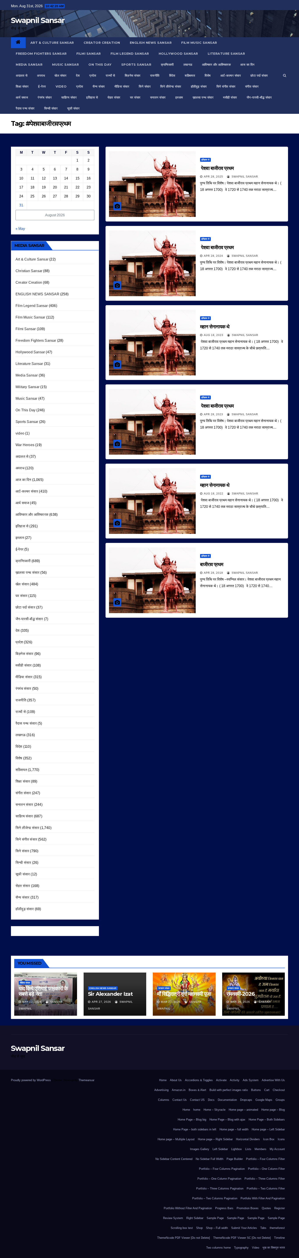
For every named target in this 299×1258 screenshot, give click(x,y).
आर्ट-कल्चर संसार (230, 75)
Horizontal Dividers (248, 1139)
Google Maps (263, 1099)
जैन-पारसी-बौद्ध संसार (259, 97)
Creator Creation (102, 43)
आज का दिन (247, 65)
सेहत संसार (113, 97)
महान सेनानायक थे (214, 327)
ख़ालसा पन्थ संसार (203, 97)
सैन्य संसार (99, 86)
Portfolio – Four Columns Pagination (222, 1168)
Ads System (251, 1080)
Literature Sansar (226, 54)
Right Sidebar (194, 1218)
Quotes (266, 1208)
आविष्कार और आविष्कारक (216, 65)
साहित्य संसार (69, 97)
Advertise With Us (273, 1080)
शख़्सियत (190, 75)
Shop (199, 1228)
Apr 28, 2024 (213, 255)
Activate (221, 1080)
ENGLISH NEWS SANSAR (151, 43)
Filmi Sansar (88, 54)
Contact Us (179, 1099)
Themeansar (86, 1080)
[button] (284, 75)
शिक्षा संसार (22, 86)
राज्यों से (110, 75)
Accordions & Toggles (199, 1080)
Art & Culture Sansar (52, 43)
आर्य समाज (22, 97)
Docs (211, 1099)
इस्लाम (179, 97)
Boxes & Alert (197, 1090)
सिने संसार (145, 86)
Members (260, 1149)
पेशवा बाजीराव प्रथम (217, 168)
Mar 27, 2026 (171, 1001)
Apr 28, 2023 (213, 414)
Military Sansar (27, 387)
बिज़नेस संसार (133, 75)
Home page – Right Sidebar (215, 1139)
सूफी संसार (73, 108)
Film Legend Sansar (130, 54)
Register (279, 1208)
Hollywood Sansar (178, 54)
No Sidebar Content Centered (173, 1159)
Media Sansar (29, 65)
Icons (281, 1139)
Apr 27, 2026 (101, 1001)
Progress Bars (224, 1208)
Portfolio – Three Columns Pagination (219, 1188)
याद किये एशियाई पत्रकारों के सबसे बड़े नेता (43, 991)
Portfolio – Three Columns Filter (264, 1178)
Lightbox (236, 1149)
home (196, 1109)
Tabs (263, 1228)
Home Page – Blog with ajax (227, 1119)
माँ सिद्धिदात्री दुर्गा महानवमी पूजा (184, 994)
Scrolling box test (182, 1228)
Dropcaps (246, 1099)
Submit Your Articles (244, 1228)
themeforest (277, 1228)
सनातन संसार (158, 97)
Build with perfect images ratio (228, 1090)
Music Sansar (65, 65)
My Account (277, 1149)
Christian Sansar (29, 271)
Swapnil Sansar (37, 20)
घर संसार (135, 97)
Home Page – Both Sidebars (267, 1119)
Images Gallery (199, 1149)
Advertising (161, 1090)
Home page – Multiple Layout (176, 1139)
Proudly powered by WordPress (31, 1080)
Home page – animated (243, 1109)
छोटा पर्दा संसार (259, 75)
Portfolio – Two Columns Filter (266, 1188)
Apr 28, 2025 (213, 176)
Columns (163, 1099)
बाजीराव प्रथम (211, 564)
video (61, 86)
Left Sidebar (220, 1149)
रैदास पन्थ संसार (25, 108)
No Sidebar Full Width (209, 1159)
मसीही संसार (230, 97)
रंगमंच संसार (45, 97)
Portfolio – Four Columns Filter (265, 1159)
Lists (248, 1149)
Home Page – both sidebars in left (194, 1129)
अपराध (41, 75)
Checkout (279, 1090)
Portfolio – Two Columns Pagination (214, 1198)
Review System (173, 1218)
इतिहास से (92, 97)
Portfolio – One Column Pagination (219, 1178)
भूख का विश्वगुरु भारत (273, 1247)
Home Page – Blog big (192, 1119)
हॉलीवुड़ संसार (199, 86)
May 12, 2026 (32, 1001)
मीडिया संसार (121, 86)
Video (255, 1247)
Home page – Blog (273, 1109)
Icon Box (268, 1139)
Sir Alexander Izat (110, 994)
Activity (234, 1080)
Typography (241, 1247)
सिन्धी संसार (51, 108)
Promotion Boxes (248, 1208)
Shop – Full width (217, 1228)
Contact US (197, 1099)
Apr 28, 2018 (213, 572)
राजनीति (155, 75)
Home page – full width (234, 1129)
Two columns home (218, 1247)
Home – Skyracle (214, 1109)
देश (78, 75)
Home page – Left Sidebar (268, 1129)
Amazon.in (178, 1090)
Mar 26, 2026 (240, 1001)
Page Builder (235, 1159)
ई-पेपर (42, 86)
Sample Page (215, 1218)
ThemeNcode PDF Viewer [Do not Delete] (183, 1237)
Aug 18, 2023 (213, 335)
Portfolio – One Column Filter (266, 1168)
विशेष (208, 75)
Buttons (256, 1090)
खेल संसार (60, 75)
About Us (176, 1080)
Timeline (279, 1237)
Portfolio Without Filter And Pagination (188, 1208)
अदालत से (21, 75)
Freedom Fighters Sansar (41, 54)
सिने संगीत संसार (226, 86)
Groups (280, 1099)
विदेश (172, 75)
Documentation (227, 1099)
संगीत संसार (252, 86)
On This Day (100, 65)
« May (20, 228)
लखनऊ (187, 65)
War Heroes (25, 445)
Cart (266, 1090)
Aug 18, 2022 (213, 493)
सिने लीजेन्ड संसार (170, 86)
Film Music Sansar (199, 43)
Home (163, 1080)
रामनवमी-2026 (241, 994)
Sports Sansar (136, 65)
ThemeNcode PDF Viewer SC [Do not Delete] (242, 1237)
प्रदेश (92, 75)
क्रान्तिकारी (167, 65)
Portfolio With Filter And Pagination (263, 1198)
